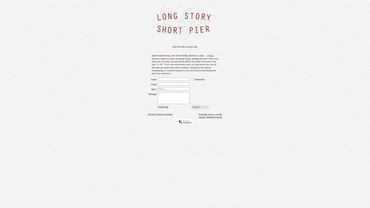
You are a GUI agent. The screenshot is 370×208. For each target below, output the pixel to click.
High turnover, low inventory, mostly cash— (179, 56)
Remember (200, 79)
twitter (188, 58)
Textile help (163, 107)
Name (154, 79)
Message (153, 94)
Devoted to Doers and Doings (160, 114)
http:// (154, 89)
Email (154, 84)
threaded (195, 58)
